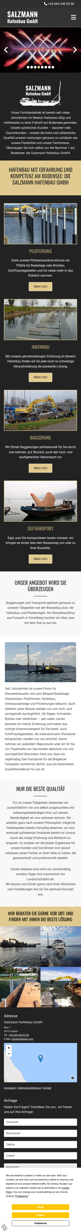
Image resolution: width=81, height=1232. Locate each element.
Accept (40, 1207)
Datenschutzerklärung (29, 1088)
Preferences (40, 1223)
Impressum (10, 1088)
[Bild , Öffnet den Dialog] (40, 50)
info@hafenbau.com (22, 1039)
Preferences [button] (21, 1196)
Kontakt (47, 1088)
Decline (40, 1215)
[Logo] (34, 17)
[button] (71, 17)
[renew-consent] (4, 1227)
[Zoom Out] (9, 1054)
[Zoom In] (9, 1048)
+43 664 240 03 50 (61, 4)
